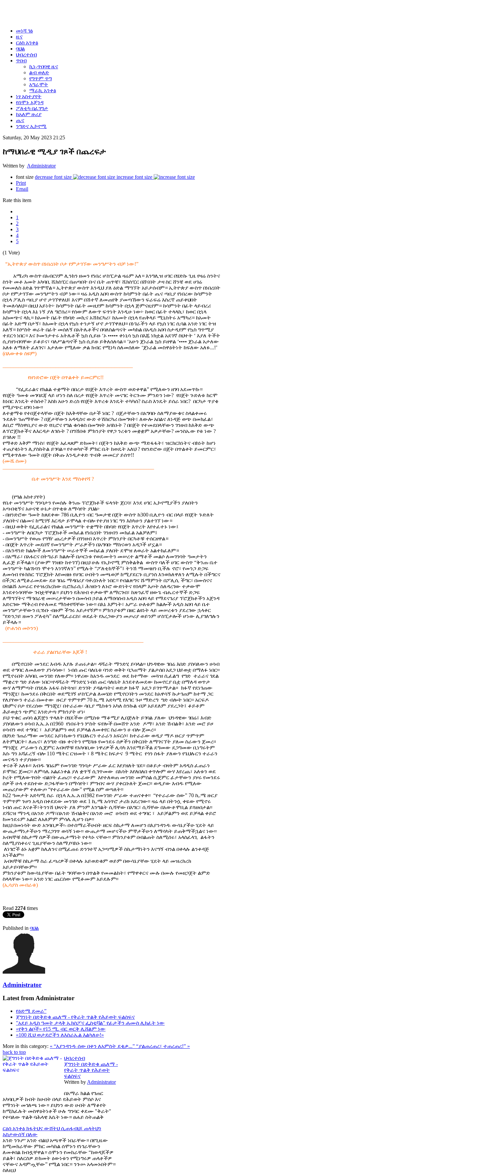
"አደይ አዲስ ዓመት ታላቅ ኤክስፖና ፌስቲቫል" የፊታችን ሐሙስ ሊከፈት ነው (90, 1023)
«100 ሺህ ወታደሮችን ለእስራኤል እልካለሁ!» (60, 1035)
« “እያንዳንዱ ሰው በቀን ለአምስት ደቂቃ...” (93, 1046)
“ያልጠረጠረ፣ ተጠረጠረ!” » (163, 1046)
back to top (14, 1052)
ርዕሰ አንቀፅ (14, 1128)
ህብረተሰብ (74, 1058)
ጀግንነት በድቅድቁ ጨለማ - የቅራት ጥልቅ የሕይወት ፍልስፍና (75, 1017)
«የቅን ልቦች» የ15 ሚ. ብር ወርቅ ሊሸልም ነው (61, 1029)
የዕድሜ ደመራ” (31, 1011)
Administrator (41, 166)
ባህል (34, 928)
